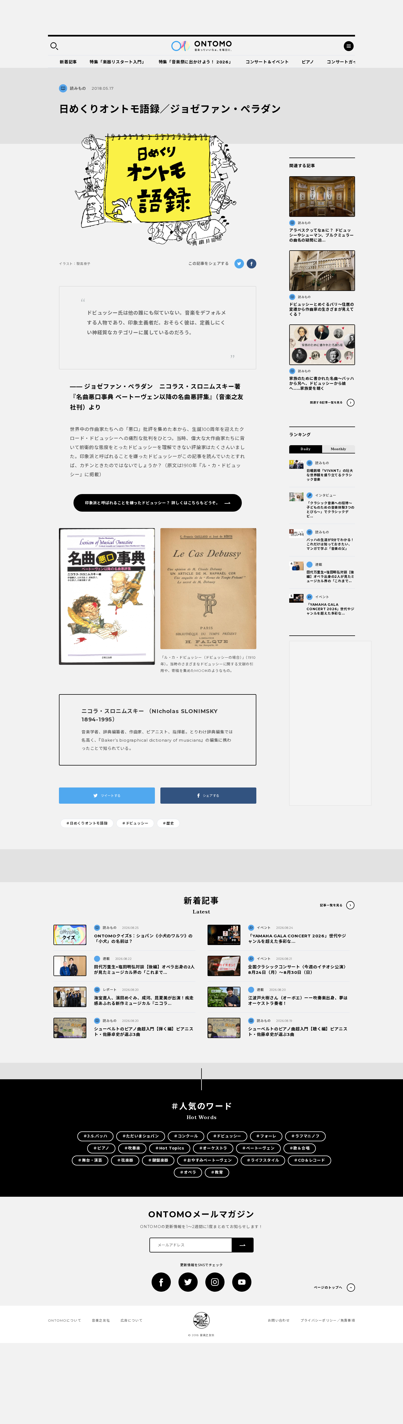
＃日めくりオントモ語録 (87, 823)
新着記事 (68, 62)
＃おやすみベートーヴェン (207, 1160)
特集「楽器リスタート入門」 (118, 62)
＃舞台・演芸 (90, 1160)
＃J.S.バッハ (95, 1136)
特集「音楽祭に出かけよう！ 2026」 (196, 62)
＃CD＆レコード (309, 1160)
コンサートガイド (344, 62)
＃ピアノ (101, 1148)
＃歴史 (168, 823)
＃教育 (217, 1172)
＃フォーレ (266, 1136)
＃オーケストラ (213, 1148)
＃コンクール (186, 1136)
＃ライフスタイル (263, 1160)
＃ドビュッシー (135, 823)
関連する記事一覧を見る (326, 402)
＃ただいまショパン (140, 1136)
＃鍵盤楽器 (158, 1160)
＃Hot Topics (169, 1148)
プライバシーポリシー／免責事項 (327, 1320)
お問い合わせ (279, 1320)
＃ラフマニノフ (305, 1136)
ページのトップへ (328, 1287)
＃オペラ (188, 1172)
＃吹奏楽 (132, 1148)
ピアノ (308, 62)
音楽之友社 (101, 1320)
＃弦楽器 (125, 1160)
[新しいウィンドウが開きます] (107, 601)
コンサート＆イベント (267, 62)
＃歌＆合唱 (300, 1148)
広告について (132, 1320)
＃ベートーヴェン (258, 1148)
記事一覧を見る (331, 905)
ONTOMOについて (64, 1320)
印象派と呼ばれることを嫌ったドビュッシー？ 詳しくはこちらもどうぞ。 (152, 502)
